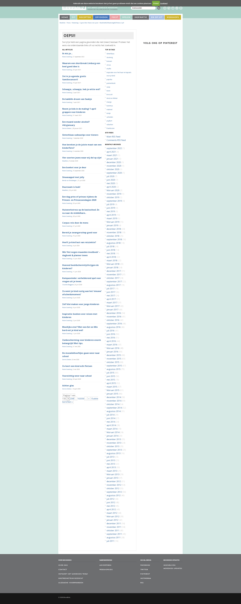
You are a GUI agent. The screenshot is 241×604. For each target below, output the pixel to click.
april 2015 (111, 383)
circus (109, 65)
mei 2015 (111, 379)
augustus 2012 (113, 495)
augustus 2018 (113, 243)
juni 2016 (111, 334)
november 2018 (114, 232)
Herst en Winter (112, 98)
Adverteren (105, 565)
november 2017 (114, 274)
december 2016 (114, 313)
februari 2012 (113, 516)
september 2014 (114, 407)
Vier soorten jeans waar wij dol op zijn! (82, 157)
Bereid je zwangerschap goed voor (79, 232)
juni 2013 (111, 460)
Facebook (145, 565)
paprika (109, 79)
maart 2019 (112, 218)
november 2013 (114, 442)
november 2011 (114, 527)
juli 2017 (110, 288)
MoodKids (62, 23)
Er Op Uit (156, 17)
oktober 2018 (113, 236)
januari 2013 (112, 478)
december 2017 (114, 271)
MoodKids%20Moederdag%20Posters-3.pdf (112, 23)
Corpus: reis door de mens (75, 222)
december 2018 (114, 229)
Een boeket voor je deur (74, 167)
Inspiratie (140, 17)
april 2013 (111, 467)
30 (83, 398)
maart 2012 (112, 513)
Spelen (126, 17)
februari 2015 (113, 390)
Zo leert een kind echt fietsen (77, 366)
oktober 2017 (113, 278)
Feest (115, 17)
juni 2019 (111, 208)
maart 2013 (112, 470)
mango (109, 102)
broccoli (109, 94)
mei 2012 (111, 506)
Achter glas (68, 385)
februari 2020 (113, 190)
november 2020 (114, 165)
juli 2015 (110, 372)
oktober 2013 (113, 446)
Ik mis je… (67, 53)
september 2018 (114, 239)
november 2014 (114, 400)
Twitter (144, 569)
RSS (141, 583)
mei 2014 (111, 421)
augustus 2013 (113, 453)
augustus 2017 (113, 285)
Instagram (145, 578)
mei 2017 (111, 295)
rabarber (110, 124)
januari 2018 (112, 267)
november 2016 (114, 316)
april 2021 (111, 151)
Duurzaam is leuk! (71, 187)
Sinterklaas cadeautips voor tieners (80, 134)
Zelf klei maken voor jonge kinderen (80, 304)
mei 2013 (111, 463)
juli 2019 (110, 204)
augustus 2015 (113, 369)
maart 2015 (112, 386)
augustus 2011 (113, 537)
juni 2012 (111, 502)
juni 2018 (111, 250)
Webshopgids (106, 569)
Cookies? (164, 3)
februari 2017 (113, 306)
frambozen (110, 128)
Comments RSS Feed (116, 140)
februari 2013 (113, 474)
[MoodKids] (89, 9)
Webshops (173, 17)
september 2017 (114, 281)
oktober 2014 (113, 404)
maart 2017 (112, 302)
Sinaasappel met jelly (73, 177)
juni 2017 (111, 292)
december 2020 (114, 162)
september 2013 (114, 449)
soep (108, 87)
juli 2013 (110, 456)
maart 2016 (112, 344)
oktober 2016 (113, 320)
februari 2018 (113, 264)
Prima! (156, 3)
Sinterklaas (110, 54)
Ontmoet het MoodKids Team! (73, 574)
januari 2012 (112, 520)
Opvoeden (101, 17)
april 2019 (111, 215)
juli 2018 (110, 246)
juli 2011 (110, 541)
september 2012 (114, 492)
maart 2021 (112, 155)
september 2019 (114, 200)
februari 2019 (113, 222)
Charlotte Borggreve (68, 285)
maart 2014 (112, 428)
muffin (109, 69)
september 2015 (114, 365)
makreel (109, 109)
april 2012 (111, 509)
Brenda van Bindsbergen (69, 180)
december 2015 (114, 355)
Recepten (85, 17)
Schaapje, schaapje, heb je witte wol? (81, 89)
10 (78, 398)
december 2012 (114, 481)
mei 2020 (111, 183)
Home (64, 17)
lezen (108, 91)
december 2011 (114, 523)
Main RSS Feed (113, 136)
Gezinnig (110, 57)
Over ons (63, 565)
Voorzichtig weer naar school (77, 375)
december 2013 (114, 439)
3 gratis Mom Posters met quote (89, 23)
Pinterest (145, 574)
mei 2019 (111, 211)
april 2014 (111, 425)
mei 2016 (111, 337)
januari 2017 (112, 309)
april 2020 (111, 186)
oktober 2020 (113, 169)
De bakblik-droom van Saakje (77, 99)
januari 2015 (112, 393)
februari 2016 (113, 348)
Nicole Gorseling (67, 57)
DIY (73, 17)
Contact (62, 569)
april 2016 (111, 341)
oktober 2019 (113, 197)
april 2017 (111, 299)
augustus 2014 (113, 411)
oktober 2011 (113, 530)
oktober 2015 (113, 362)
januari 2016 (112, 351)
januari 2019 (112, 225)
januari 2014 (112, 435)
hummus (110, 106)
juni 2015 (111, 376)
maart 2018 (112, 260)
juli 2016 (110, 330)
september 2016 (114, 323)
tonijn (109, 113)
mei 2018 (111, 253)
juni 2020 (111, 179)
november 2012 (114, 485)
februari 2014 (113, 432)
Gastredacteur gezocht (70, 578)
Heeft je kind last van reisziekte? (79, 242)
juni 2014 (111, 418)
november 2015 (114, 358)
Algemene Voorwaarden (70, 583)
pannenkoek (111, 83)
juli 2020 (110, 176)
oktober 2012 (113, 488)
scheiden (110, 117)
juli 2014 (110, 414)
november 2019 (114, 193)
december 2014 (114, 397)
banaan (109, 61)
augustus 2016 (113, 327)
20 (81, 398)
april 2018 (111, 257)
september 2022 (114, 148)
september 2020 (114, 172)
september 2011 (114, 534)
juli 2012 (110, 499)
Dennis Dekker (66, 128)
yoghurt (109, 121)
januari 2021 (112, 158)
